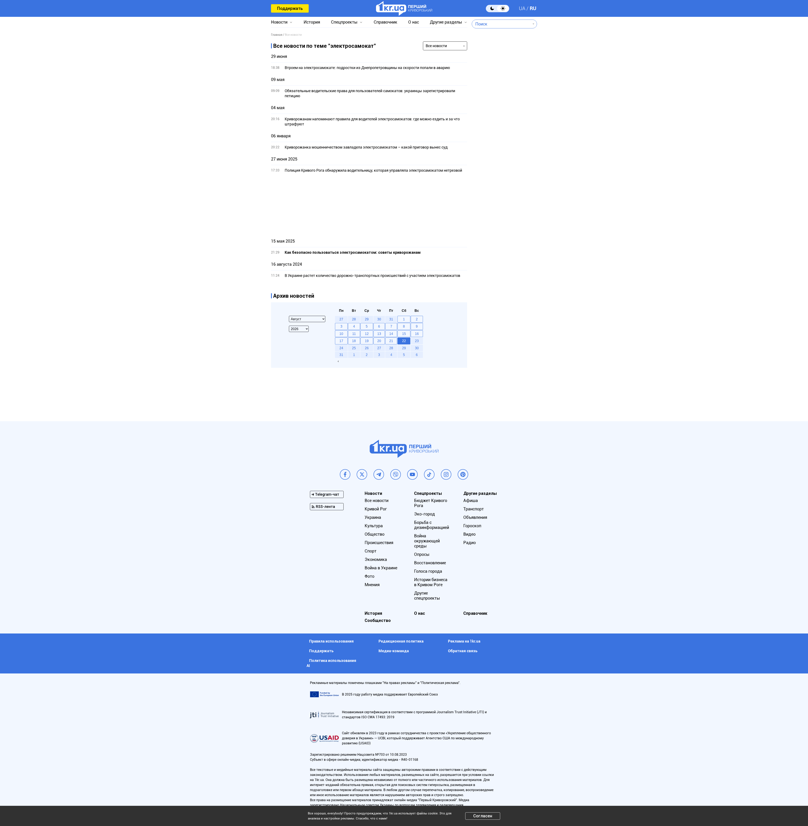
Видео (469, 534)
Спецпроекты (344, 22)
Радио (469, 542)
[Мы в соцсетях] (345, 474)
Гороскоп (472, 525)
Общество (374, 534)
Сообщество (378, 620)
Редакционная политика (401, 641)
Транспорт (473, 508)
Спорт (370, 551)
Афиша (470, 500)
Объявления (475, 517)
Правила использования (331, 641)
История (312, 22)
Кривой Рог (376, 508)
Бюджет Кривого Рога (430, 503)
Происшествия (379, 542)
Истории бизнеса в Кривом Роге (430, 582)
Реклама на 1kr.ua (464, 641)
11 (354, 334)
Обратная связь (462, 651)
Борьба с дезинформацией (431, 525)
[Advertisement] (369, 205)
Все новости (376, 500)
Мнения (372, 584)
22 (404, 341)
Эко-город (424, 514)
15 (404, 334)
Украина (373, 517)
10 (341, 334)
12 (367, 334)
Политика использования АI (331, 663)
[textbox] (501, 24)
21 (391, 341)
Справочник (385, 22)
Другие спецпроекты (427, 596)
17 (341, 341)
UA (522, 8)
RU (533, 8)
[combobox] (501, 24)
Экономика (376, 559)
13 (379, 334)
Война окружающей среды (427, 540)
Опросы (421, 554)
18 (354, 341)
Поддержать (290, 8)
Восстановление (430, 562)
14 (391, 334)
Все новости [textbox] (436, 46)
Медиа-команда (394, 651)
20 (379, 341)
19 (367, 341)
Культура (374, 525)
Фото (369, 576)
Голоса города (428, 571)
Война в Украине (381, 567)
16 (417, 334)
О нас (413, 22)
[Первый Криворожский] (404, 8)
